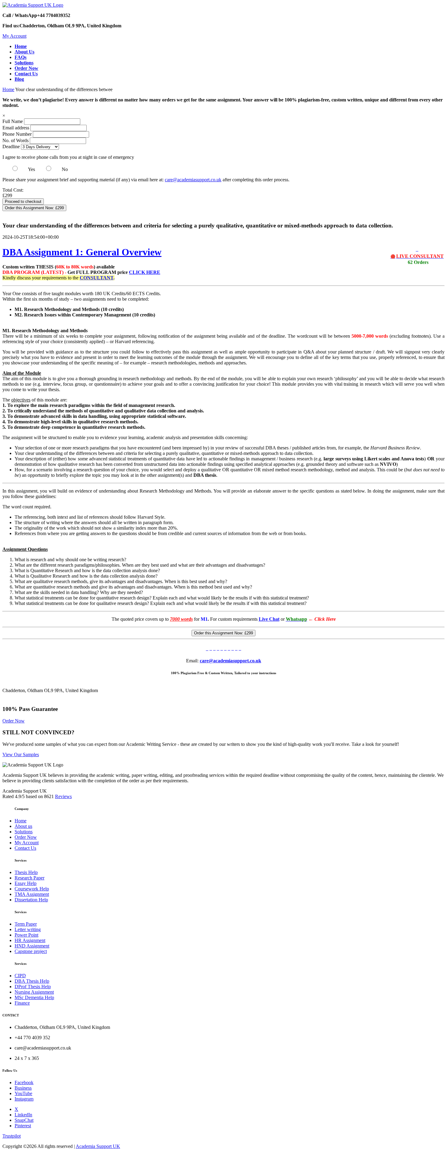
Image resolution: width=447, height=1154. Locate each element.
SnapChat (24, 1120)
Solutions (24, 831)
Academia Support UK (98, 1146)
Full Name (12, 121)
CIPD (20, 975)
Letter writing (28, 929)
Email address (15, 127)
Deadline (11, 146)
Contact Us (25, 848)
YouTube (23, 1093)
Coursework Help (32, 888)
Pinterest (23, 1125)
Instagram (24, 1098)
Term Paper (26, 924)
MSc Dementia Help (34, 997)
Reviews (63, 796)
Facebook (24, 1082)
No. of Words (16, 140)
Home (8, 89)
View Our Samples (20, 754)
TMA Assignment (32, 894)
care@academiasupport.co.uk (193, 179)
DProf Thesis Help (33, 986)
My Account (14, 36)
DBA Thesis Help (32, 981)
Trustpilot (11, 1136)
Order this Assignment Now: (34, 208)
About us (23, 826)
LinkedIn (23, 1114)
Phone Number (17, 134)
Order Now (13, 720)
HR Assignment (30, 940)
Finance (22, 1002)
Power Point (26, 934)
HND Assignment (32, 945)
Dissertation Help (31, 899)
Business (23, 1088)
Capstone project (31, 951)
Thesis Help (26, 872)
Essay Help (25, 883)
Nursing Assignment (34, 992)
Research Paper (29, 877)
